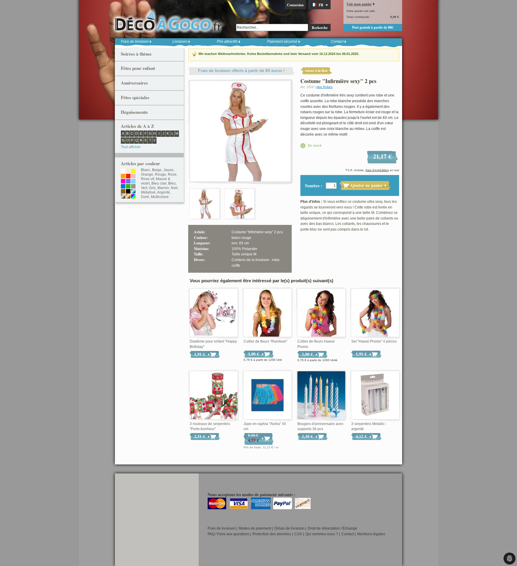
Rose (172, 174)
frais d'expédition (377, 170)
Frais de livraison (135, 41)
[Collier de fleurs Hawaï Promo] (321, 313)
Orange (147, 174)
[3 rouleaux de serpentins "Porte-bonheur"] (213, 395)
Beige (157, 170)
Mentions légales (371, 534)
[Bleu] (123, 187)
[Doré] (128, 197)
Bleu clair (158, 183)
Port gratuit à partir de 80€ (372, 27)
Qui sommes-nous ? (321, 534)
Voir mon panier (359, 4)
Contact (337, 41)
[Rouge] (128, 176)
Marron (163, 188)
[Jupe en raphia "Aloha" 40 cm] (267, 395)
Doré (145, 197)
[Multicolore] (133, 197)
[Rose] (133, 176)
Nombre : (313, 185)
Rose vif (147, 179)
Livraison (179, 41)
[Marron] (123, 192)
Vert (144, 188)
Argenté (163, 192)
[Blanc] (123, 171)
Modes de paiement (255, 528)
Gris (152, 188)
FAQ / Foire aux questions (228, 534)
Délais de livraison (289, 528)
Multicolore (160, 197)
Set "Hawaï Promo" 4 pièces (374, 341)
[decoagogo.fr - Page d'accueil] (170, 20)
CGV (298, 534)
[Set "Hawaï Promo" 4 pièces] (375, 313)
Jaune (168, 170)
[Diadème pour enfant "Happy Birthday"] (213, 313)
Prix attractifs (227, 41)
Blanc (145, 170)
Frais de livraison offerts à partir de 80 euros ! (241, 70)
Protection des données (272, 534)
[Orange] (123, 176)
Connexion (295, 4)
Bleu (172, 183)
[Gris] (133, 187)
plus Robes (324, 87)
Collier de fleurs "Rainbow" (265, 341)
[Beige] (128, 171)
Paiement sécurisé (282, 41)
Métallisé (148, 192)
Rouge (160, 174)
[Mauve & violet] (128, 182)
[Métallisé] (133, 192)
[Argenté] (123, 197)
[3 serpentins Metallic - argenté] (375, 395)
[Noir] (128, 192)
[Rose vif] (123, 182)
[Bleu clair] (133, 182)
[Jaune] (133, 171)
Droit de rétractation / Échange (332, 528)
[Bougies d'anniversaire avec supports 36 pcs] (321, 395)
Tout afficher (131, 147)
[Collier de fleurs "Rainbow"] (267, 313)
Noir (174, 188)
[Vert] (128, 187)
